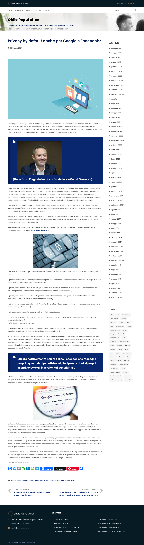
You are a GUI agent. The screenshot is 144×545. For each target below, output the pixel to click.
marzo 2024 (116, 62)
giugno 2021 (116, 108)
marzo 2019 (115, 233)
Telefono (125, 372)
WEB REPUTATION (61, 524)
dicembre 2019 (117, 191)
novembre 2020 (117, 141)
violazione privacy (116, 380)
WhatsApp (128, 380)
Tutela (112, 376)
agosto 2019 (116, 210)
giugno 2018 (116, 274)
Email (124, 330)
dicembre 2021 (117, 81)
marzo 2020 (116, 177)
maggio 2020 (116, 168)
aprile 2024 (115, 57)
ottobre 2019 (116, 201)
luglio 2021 (115, 104)
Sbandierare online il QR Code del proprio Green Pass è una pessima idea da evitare (78, 493)
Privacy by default (42, 480)
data (128, 322)
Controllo (113, 322)
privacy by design (41, 230)
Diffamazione (120, 326)
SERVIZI (29, 10)
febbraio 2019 (116, 237)
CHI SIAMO (19, 10)
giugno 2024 (116, 48)
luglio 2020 (115, 159)
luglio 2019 (115, 214)
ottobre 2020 (116, 145)
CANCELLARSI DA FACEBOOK (65, 531)
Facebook (18, 480)
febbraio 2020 (116, 182)
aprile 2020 (115, 173)
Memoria (113, 357)
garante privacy (124, 341)
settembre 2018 (117, 261)
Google (25, 480)
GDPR (112, 345)
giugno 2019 (116, 219)
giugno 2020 (116, 164)
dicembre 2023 (117, 71)
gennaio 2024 (116, 67)
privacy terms (70, 480)
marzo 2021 (115, 122)
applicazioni (114, 318)
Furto (123, 338)
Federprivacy (114, 338)
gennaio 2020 (116, 187)
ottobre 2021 (116, 90)
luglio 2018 (115, 270)
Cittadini (123, 318)
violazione (127, 376)
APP (111, 315)
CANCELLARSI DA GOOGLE (108, 527)
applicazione (126, 315)
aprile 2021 (115, 117)
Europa (112, 334)
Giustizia (120, 345)
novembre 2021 (117, 85)
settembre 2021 (117, 94)
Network (121, 357)
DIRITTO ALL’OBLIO (61, 520)
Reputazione (124, 364)
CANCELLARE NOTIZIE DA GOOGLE (111, 531)
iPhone (120, 349)
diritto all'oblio (115, 330)
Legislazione (127, 353)
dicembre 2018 (117, 247)
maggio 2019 (116, 224)
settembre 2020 (117, 150)
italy (111, 353)
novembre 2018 (117, 251)
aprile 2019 (115, 228)
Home (10, 29)
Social (123, 368)
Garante (113, 341)
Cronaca (122, 322)
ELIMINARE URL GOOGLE (107, 520)
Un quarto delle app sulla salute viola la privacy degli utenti (32, 493)
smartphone (114, 368)
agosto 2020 (116, 154)
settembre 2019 (117, 205)
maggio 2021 (116, 113)
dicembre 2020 (117, 136)
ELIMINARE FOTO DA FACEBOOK (66, 527)
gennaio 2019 (116, 242)
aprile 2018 (115, 284)
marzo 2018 (115, 288)
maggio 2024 (116, 53)
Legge (118, 353)
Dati (111, 326)
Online (112, 360)
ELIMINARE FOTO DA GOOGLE (109, 524)
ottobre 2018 (116, 256)
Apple (117, 315)
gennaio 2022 (116, 76)
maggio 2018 (116, 279)
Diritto (129, 326)
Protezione (113, 364)
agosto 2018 (116, 265)
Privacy (31, 480)
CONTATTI (47, 10)
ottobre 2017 (116, 293)
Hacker (112, 349)
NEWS (38, 10)
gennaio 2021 (116, 131)
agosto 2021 (116, 99)
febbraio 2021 (116, 127)
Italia (126, 349)
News (18, 29)
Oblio (128, 357)
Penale (119, 360)
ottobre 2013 (116, 297)
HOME (10, 10)
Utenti (119, 376)
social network (115, 372)
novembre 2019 (117, 196)
